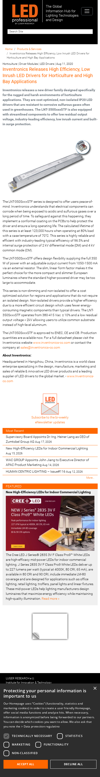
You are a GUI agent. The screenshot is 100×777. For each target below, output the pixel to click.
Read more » (50, 598)
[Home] (25, 11)
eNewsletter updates (50, 422)
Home (9, 49)
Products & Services (29, 49)
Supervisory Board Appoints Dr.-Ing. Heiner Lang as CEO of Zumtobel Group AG (47, 439)
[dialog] (50, 730)
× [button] (95, 688)
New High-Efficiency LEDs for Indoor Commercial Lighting (47, 450)
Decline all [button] (73, 764)
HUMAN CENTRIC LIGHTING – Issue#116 (44, 471)
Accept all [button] (25, 764)
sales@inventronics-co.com (40, 347)
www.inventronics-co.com (51, 342)
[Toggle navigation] (87, 11)
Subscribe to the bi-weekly (50, 417)
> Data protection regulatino (40, 726)
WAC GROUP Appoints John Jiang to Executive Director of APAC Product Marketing (47, 462)
